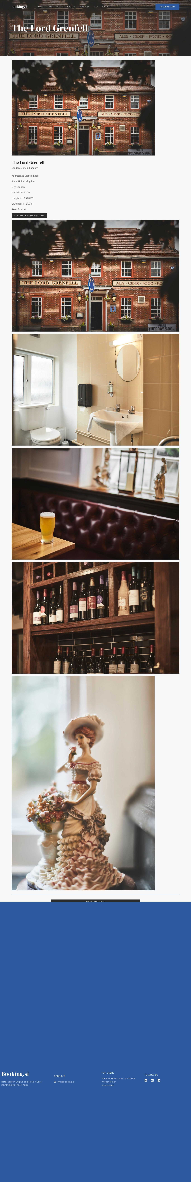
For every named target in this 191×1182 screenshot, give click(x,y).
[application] (62, 6)
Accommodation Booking (29, 215)
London (16, 167)
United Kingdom (29, 167)
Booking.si (19, 6)
